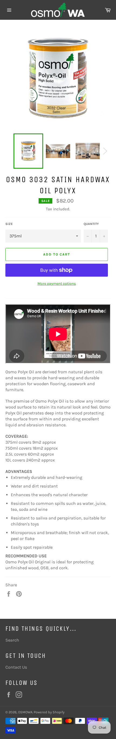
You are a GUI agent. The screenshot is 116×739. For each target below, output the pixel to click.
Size (9, 224)
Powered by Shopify (49, 712)
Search (12, 640)
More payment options (56, 283)
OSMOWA (25, 712)
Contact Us (16, 667)
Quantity (91, 224)
